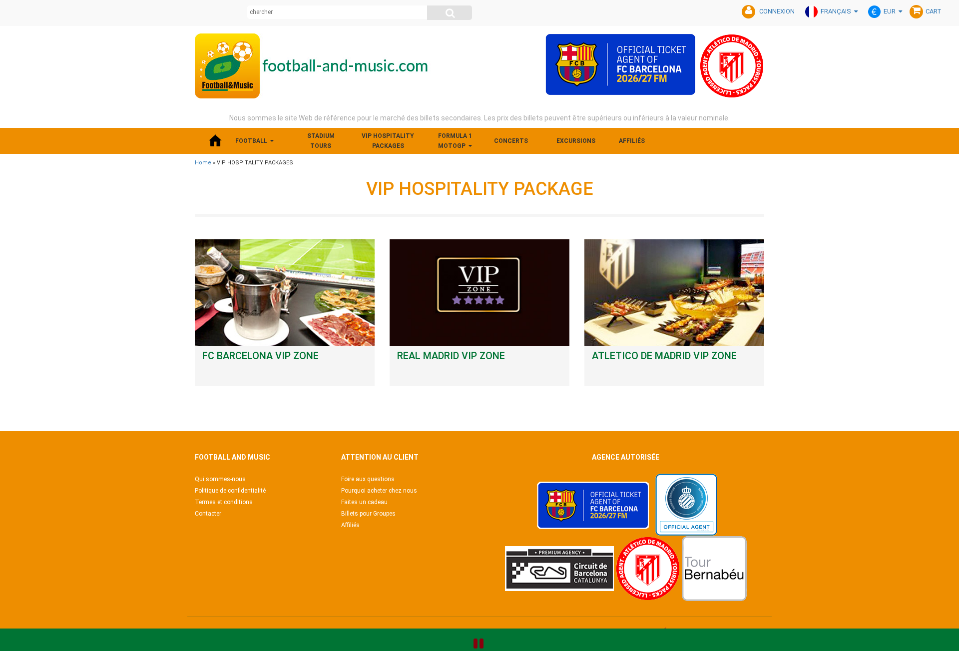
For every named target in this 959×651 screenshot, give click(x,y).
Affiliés (632, 140)
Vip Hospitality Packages (388, 140)
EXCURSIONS (575, 140)
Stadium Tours (321, 140)
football (251, 140)
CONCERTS (511, 140)
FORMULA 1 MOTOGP (455, 140)
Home (203, 162)
